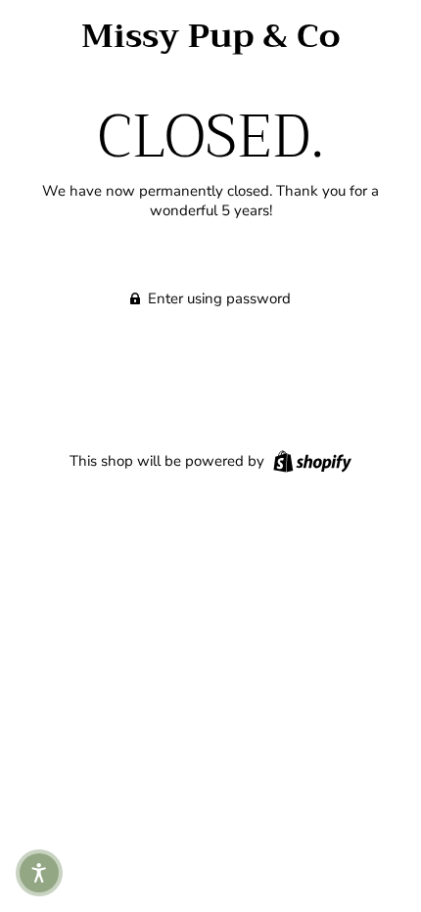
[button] (39, 872)
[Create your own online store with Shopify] (309, 460)
